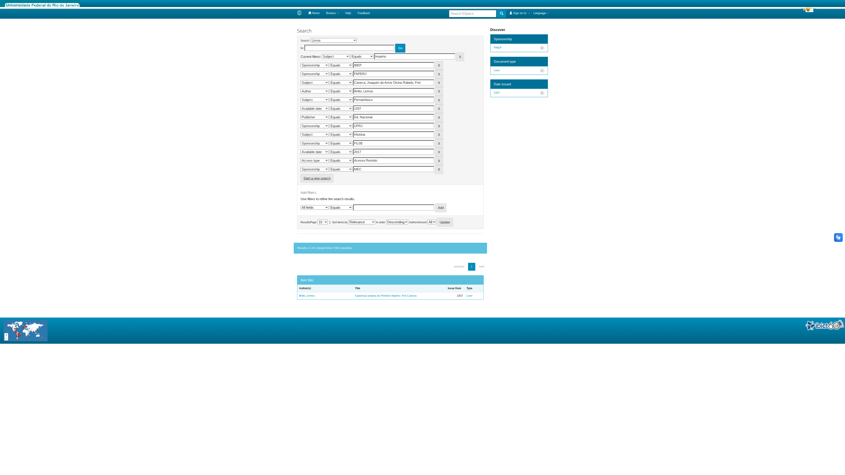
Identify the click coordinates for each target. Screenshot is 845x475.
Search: (305, 40)
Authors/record (418, 222)
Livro (469, 295)
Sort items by (339, 222)
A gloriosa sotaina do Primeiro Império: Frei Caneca (386, 295)
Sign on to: (520, 13)
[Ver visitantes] (26, 330)
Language (539, 13)
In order (380, 222)
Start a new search (317, 178)
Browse (331, 13)
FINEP (497, 47)
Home (315, 13)
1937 (497, 92)
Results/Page (309, 222)
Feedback (364, 13)
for (302, 48)
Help (348, 13)
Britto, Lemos (307, 295)
